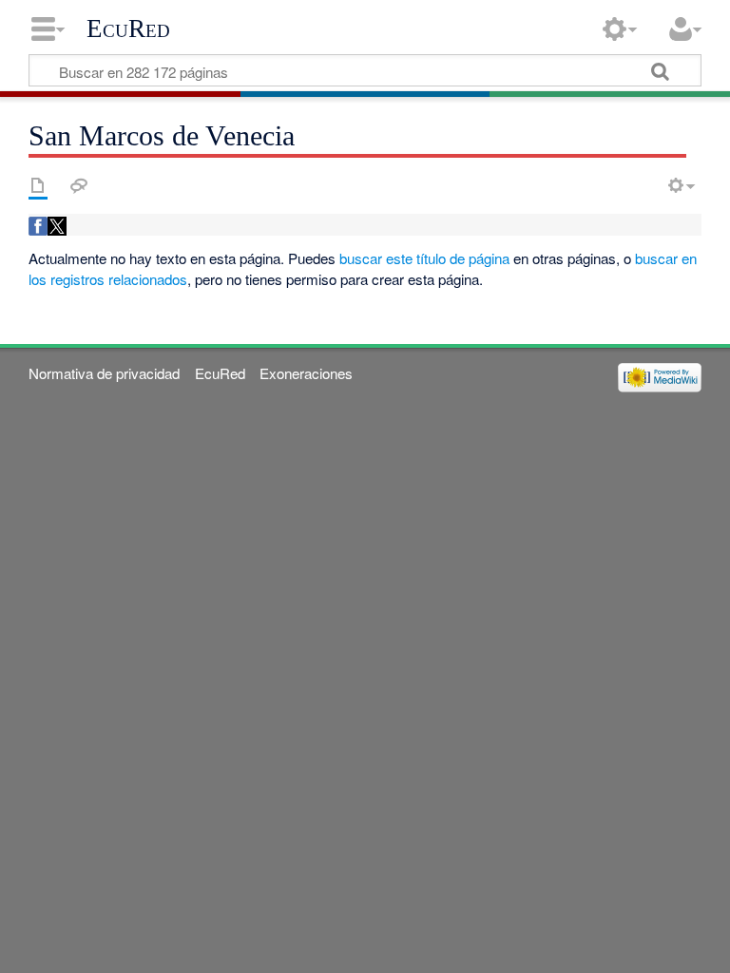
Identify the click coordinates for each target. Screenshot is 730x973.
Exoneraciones (306, 373)
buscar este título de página (424, 258)
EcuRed (128, 28)
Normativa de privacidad (104, 373)
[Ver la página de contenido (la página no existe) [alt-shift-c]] (38, 185)
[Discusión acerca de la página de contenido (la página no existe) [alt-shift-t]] (78, 185)
